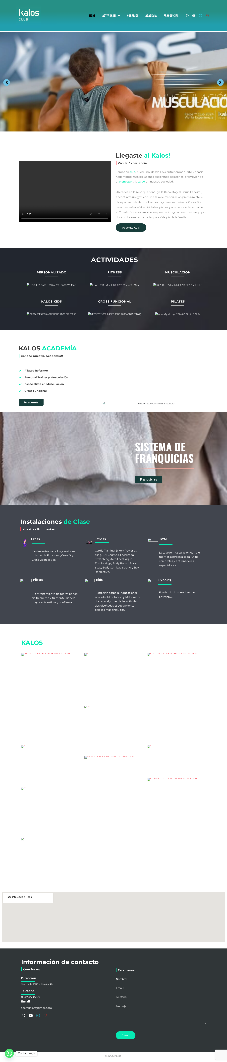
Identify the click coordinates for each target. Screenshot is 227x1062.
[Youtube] (194, 15)
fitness (115, 272)
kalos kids (51, 301)
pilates (178, 301)
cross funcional (114, 301)
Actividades (114, 260)
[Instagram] (200, 15)
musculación (178, 272)
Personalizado (51, 272)
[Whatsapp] (187, 15)
